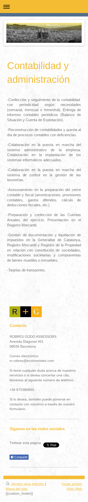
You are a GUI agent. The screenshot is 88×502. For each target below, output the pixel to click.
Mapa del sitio (16, 489)
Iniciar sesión (72, 484)
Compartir (21, 457)
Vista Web (74, 489)
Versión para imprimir (27, 484)
